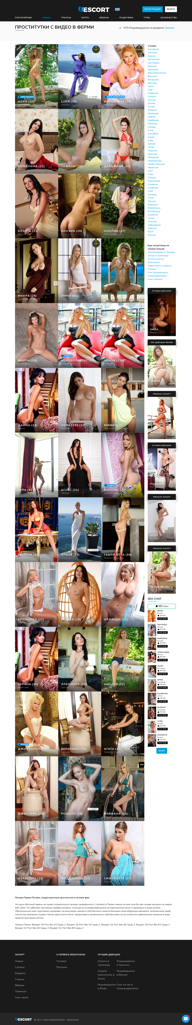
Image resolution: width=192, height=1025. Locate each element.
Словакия (153, 184)
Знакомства (169, 17)
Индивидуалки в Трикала (161, 252)
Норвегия (153, 167)
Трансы (66, 17)
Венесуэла (153, 79)
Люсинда (162, 624)
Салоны (20, 967)
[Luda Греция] (79, 76)
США (150, 191)
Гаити (151, 86)
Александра (163, 652)
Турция (151, 201)
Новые (19, 961)
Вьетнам (152, 83)
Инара (160, 666)
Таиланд (152, 194)
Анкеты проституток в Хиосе (106, 974)
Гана (150, 89)
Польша (152, 177)
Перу (150, 174)
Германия (153, 93)
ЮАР (150, 231)
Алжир (151, 56)
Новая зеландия (156, 164)
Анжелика (162, 638)
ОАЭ (150, 170)
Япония (152, 235)
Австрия (152, 52)
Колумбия (153, 133)
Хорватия (153, 214)
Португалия (154, 181)
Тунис (151, 197)
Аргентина (153, 59)
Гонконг (152, 96)
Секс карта (21, 997)
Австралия (153, 49)
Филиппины (154, 208)
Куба (150, 140)
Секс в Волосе (155, 279)
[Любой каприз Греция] (79, 141)
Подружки (126, 17)
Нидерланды (155, 160)
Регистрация (152, 9)
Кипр (150, 130)
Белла (160, 611)
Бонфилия (162, 693)
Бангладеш (153, 62)
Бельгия (152, 66)
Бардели (20, 973)
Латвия (151, 143)
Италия (151, 116)
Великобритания (157, 72)
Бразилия (153, 69)
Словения (153, 187)
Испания (152, 110)
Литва (151, 147)
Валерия (161, 707)
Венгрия (152, 76)
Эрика (160, 680)
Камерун (152, 123)
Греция (169, 28)
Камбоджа (153, 120)
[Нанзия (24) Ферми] (36, 76)
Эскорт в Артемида (158, 255)
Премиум (20, 991)
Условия (61, 961)
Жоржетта (162, 735)
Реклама (61, 967)
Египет (151, 106)
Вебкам (104, 17)
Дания (151, 103)
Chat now (162, 619)
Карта (85, 17)
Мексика (152, 154)
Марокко (152, 150)
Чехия (151, 218)
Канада (151, 126)
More (162, 750)
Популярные (23, 17)
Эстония (152, 221)
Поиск (46, 17)
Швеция (152, 228)
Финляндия (154, 211)
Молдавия (153, 157)
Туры (147, 17)
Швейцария (154, 224)
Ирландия (153, 113)
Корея (151, 137)
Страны (19, 979)
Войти (171, 9)
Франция (153, 204)
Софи (160, 721)
